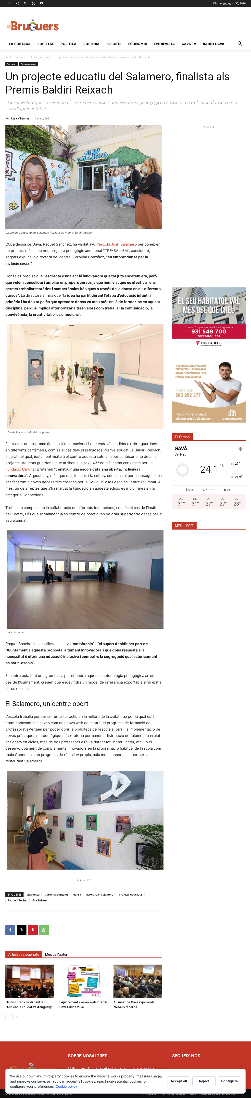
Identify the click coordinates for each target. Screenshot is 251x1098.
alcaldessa (33, 894)
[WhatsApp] (44, 930)
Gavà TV (189, 43)
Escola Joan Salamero (99, 894)
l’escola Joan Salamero (117, 244)
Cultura (91, 43)
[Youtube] (41, 3)
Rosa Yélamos (20, 118)
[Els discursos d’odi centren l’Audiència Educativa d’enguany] (29, 981)
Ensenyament (40, 57)
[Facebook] (9, 3)
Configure (229, 1081)
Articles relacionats (23, 954)
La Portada (20, 43)
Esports (113, 43)
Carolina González (56, 894)
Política (68, 43)
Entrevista (164, 43)
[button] (240, 44)
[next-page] (16, 1017)
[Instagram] (17, 3)
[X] (33, 3)
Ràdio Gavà (213, 43)
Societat (46, 43)
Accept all (179, 1081)
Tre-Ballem (40, 900)
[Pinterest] (33, 930)
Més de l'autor (56, 954)
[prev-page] (8, 1017)
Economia (137, 43)
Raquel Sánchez (17, 900)
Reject (204, 1081)
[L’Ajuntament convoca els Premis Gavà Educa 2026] (83, 981)
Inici (8, 57)
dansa (77, 894)
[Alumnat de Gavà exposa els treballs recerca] (137, 981)
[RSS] (25, 3)
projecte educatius (130, 894)
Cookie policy (66, 1086)
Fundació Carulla (19, 469)
